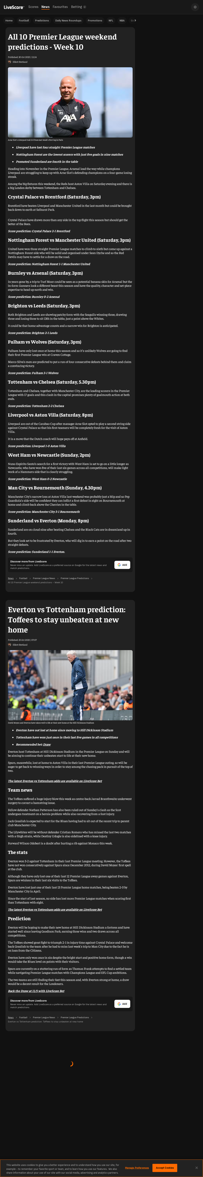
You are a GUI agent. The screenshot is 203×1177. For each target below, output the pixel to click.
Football (24, 20)
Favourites (60, 7)
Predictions (42, 20)
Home (8, 20)
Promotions (95, 20)
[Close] (196, 1167)
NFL (111, 20)
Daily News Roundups (68, 20)
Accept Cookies (165, 1167)
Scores (33, 7)
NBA (122, 20)
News (45, 7)
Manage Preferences (137, 1167)
